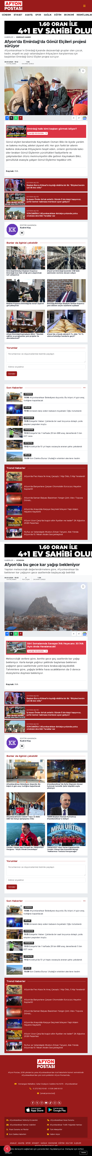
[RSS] (59, 1103)
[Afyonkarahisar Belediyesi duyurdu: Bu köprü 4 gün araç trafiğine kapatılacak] (25, 771)
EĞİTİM (57, 15)
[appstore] (35, 1110)
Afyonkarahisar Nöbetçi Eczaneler (23, 1120)
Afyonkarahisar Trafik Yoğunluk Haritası (66, 1125)
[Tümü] (84, 388)
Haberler (8, 37)
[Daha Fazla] (21, 118)
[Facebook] (33, 1103)
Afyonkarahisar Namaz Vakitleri (23, 1125)
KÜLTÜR (69, 1143)
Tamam (83, 1152)
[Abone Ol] (85, 118)
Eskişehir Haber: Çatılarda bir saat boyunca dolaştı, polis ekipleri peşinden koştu (53, 422)
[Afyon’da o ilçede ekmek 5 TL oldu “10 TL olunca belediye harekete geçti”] (66, 321)
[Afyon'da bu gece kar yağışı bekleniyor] (46, 606)
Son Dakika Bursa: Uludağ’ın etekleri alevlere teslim (52, 458)
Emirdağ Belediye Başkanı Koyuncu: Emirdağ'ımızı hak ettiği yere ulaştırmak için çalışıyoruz (24, 273)
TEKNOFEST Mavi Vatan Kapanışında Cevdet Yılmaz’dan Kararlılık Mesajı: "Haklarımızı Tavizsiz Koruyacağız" (63, 849)
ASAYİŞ (28, 15)
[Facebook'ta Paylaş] (7, 118)
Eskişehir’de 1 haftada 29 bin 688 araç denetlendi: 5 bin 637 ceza (53, 434)
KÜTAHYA (28, 443)
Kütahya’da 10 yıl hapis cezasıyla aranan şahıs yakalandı (53, 447)
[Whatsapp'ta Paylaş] (16, 118)
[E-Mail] (22, 233)
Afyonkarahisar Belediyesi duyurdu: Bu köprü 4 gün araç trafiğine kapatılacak (54, 399)
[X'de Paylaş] (11, 118)
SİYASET (18, 15)
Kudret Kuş (25, 228)
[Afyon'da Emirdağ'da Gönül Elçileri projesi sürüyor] (46, 90)
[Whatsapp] (55, 1103)
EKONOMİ (69, 15)
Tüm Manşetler (56, 1129)
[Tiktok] (50, 1103)
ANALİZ (13, 1143)
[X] (37, 1103)
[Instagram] (42, 1103)
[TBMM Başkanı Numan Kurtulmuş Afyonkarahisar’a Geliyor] (66, 804)
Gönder (11, 374)
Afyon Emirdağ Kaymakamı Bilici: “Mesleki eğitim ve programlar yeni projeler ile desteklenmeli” (24, 336)
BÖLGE (27, 407)
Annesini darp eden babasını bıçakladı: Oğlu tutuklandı (52, 411)
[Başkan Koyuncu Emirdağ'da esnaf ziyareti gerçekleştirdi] (25, 291)
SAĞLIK (47, 15)
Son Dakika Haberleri (17, 1134)
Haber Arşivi (55, 1134)
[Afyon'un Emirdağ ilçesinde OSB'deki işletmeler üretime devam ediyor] (66, 258)
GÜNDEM (6, 15)
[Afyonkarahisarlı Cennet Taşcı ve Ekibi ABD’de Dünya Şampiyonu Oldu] (25, 804)
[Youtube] (46, 1103)
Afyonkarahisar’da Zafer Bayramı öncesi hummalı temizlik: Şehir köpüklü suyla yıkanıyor (65, 786)
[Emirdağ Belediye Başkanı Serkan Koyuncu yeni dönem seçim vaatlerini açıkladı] (66, 291)
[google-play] (57, 1110)
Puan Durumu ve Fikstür (19, 1129)
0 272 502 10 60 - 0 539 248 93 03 (47, 1089)
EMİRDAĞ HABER (23, 37)
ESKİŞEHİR (29, 418)
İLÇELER (77, 1143)
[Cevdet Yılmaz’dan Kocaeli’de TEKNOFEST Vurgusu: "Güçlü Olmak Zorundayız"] (25, 834)
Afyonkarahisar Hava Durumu (62, 1120)
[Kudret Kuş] (12, 229)
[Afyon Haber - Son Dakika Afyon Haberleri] (13, 6)
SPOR (38, 15)
